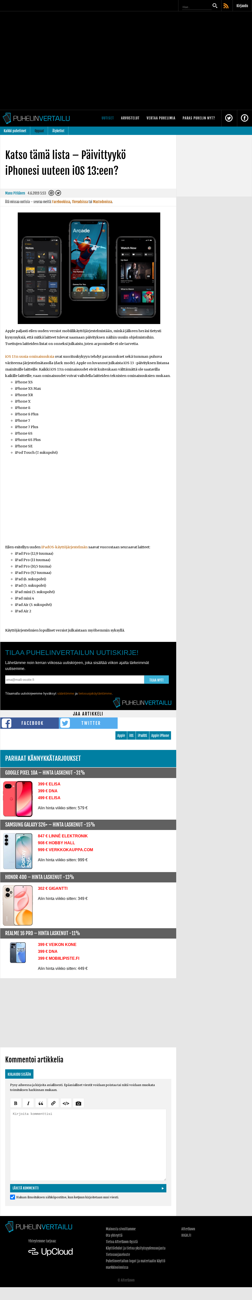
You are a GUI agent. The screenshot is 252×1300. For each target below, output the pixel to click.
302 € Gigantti (52, 888)
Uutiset (108, 118)
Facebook (32, 723)
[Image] (78, 1102)
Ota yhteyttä (114, 1235)
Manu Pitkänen (15, 193)
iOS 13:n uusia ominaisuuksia (29, 356)
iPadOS (142, 735)
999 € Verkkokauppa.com (65, 850)
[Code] (66, 1102)
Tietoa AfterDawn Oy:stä (122, 1242)
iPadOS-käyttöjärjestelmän (64, 547)
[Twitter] (58, 194)
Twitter (91, 723)
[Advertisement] (88, 503)
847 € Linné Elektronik (63, 836)
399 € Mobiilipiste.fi (58, 958)
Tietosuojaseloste (118, 1254)
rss (226, 6)
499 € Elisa (49, 798)
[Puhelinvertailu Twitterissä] (228, 118)
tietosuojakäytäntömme (95, 693)
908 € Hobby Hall (56, 843)
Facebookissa (61, 202)
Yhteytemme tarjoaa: (42, 1241)
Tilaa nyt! (156, 680)
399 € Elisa (49, 784)
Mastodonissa (102, 202)
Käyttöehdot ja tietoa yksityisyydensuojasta (135, 1248)
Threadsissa (80, 202)
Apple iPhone (160, 735)
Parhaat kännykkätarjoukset (43, 758)
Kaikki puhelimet (15, 131)
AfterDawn (188, 1229)
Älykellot (58, 131)
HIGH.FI (186, 1235)
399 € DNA (48, 791)
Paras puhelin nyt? (199, 118)
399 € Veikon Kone (57, 944)
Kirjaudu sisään (19, 1074)
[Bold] (15, 1102)
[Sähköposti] (51, 194)
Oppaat (39, 131)
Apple (121, 735)
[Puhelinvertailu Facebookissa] (244, 118)
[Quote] (40, 1102)
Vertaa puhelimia (161, 118)
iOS (131, 735)
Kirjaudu (242, 6)
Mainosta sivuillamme (121, 1229)
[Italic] (28, 1102)
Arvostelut (130, 118)
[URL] (53, 1102)
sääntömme (65, 693)
